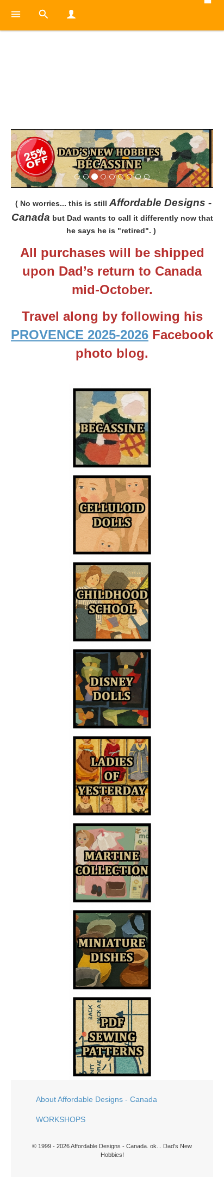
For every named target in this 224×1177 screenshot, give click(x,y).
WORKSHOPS (60, 1119)
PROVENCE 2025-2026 (79, 334)
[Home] (112, 82)
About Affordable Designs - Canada (96, 1099)
